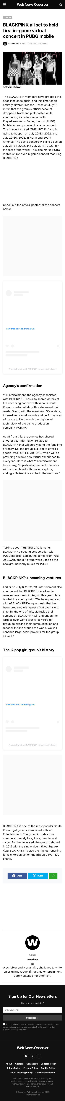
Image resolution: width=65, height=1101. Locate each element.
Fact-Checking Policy (21, 1072)
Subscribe (31, 1017)
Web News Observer (32, 4)
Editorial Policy (48, 1063)
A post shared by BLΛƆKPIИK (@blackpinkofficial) (32, 369)
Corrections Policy (45, 1072)
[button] (4, 4)
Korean (8, 17)
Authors (19, 1063)
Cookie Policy (48, 1068)
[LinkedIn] (39, 1056)
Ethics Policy (13, 1068)
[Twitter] (32, 1056)
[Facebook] (26, 1056)
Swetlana (32, 959)
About (9, 1063)
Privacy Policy (30, 1068)
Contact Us (32, 1063)
